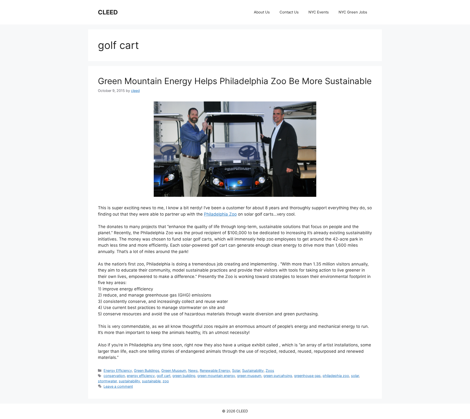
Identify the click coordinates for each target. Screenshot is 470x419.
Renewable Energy (215, 370)
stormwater (107, 381)
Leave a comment (118, 386)
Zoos (270, 370)
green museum (249, 376)
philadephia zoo (336, 376)
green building (183, 376)
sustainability (129, 381)
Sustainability (253, 370)
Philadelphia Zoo (220, 214)
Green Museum (173, 370)
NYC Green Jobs (353, 12)
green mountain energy (216, 376)
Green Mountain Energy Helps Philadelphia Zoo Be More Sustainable (235, 81)
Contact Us (289, 12)
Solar (236, 370)
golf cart (163, 376)
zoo (166, 381)
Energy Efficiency (118, 370)
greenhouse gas (307, 376)
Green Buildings (146, 370)
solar (355, 376)
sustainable (151, 381)
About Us (262, 12)
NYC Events (318, 12)
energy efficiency (141, 376)
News (193, 370)
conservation (114, 376)
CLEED (108, 12)
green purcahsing (277, 376)
